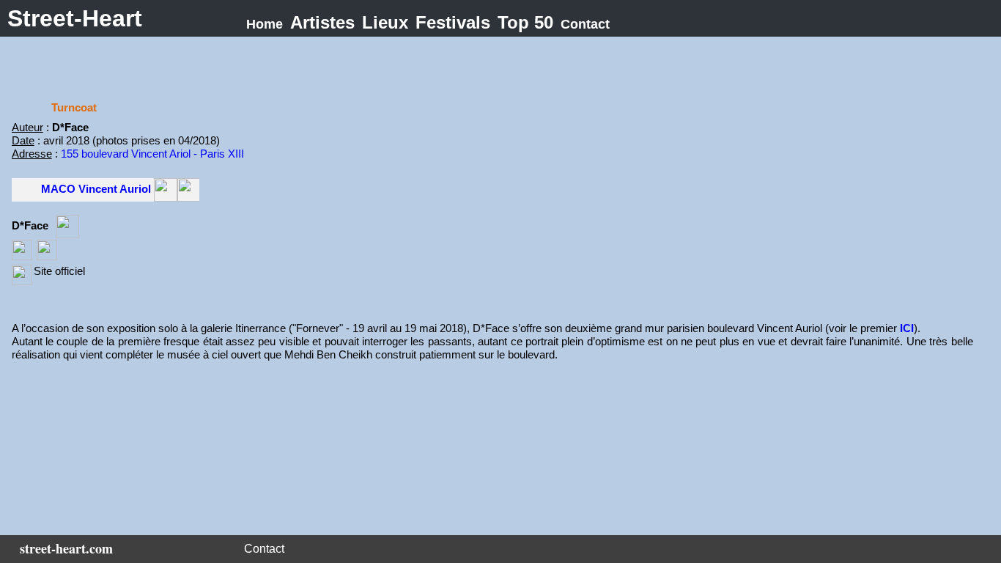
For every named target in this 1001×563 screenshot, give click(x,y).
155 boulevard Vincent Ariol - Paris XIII (152, 153)
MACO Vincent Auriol (96, 189)
